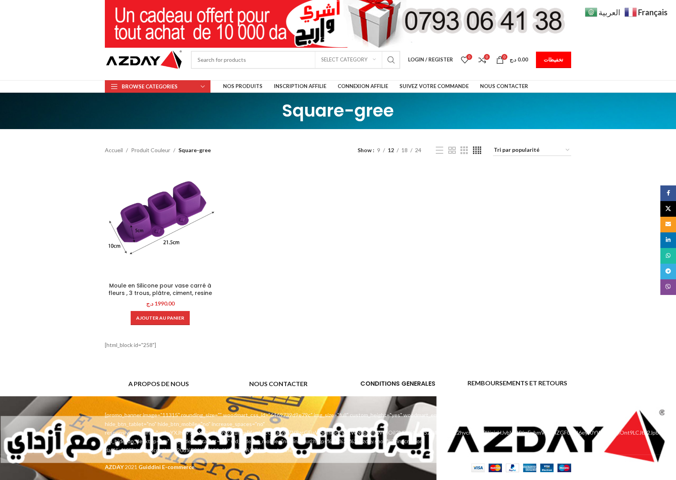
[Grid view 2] (452, 150)
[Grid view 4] (477, 150)
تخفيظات (553, 59)
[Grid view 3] (464, 150)
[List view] (439, 150)
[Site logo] (144, 59)
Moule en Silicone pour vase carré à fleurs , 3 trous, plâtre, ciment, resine (160, 289)
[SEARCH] (391, 60)
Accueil (114, 150)
